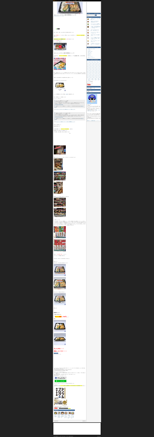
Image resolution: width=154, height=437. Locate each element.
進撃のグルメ (55, 0)
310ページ (94, 66)
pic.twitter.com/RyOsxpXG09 (59, 104)
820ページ (99, 75)
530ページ (93, 70)
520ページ (90, 70)
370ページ (99, 67)
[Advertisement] (70, 22)
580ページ (94, 71)
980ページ (93, 78)
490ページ (94, 69)
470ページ (88, 69)
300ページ (91, 66)
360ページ (96, 67)
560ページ (88, 71)
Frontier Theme (99, 436)
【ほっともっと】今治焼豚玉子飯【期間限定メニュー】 (62, 416)
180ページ (96, 64)
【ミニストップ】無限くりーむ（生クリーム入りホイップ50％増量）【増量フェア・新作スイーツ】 (95, 38)
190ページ (99, 64)
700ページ (90, 73)
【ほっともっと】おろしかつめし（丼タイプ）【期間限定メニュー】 (72, 417)
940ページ (94, 77)
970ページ (90, 78)
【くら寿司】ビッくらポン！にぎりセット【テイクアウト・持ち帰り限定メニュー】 (95, 44)
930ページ (91, 77)
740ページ (88, 74)
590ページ (97, 71)
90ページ (96, 62)
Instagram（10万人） (90, 51)
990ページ (96, 78)
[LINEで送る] (56, 28)
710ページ (93, 73)
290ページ (88, 66)
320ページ (97, 66)
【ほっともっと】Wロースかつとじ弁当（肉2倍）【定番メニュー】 (65, 416)
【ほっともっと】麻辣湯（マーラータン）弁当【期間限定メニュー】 (69, 417)
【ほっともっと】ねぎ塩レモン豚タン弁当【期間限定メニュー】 (59, 416)
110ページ (88, 63)
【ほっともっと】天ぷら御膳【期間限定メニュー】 (65, 15)
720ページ (96, 73)
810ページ (96, 75)
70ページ (90, 62)
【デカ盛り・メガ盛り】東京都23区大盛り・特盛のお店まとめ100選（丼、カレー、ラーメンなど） (95, 27)
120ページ (91, 63)
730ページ (99, 73)
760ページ (94, 74)
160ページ (90, 64)
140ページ (97, 63)
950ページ (97, 77)
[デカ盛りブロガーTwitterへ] (92, 103)
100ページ (98, 62)
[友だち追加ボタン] (60, 382)
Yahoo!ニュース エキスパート (91, 57)
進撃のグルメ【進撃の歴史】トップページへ (93, 120)
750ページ (91, 74)
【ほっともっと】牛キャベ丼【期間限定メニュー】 (55, 416)
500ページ (97, 69)
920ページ (88, 77)
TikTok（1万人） (90, 52)
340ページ (90, 67)
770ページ (97, 74)
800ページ (93, 75)
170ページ (93, 64)
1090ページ (89, 80)
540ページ (96, 70)
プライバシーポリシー (90, 56)
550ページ (99, 70)
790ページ (90, 75)
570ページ (91, 71)
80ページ (93, 62)
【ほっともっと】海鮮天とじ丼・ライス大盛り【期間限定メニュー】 (65, 121)
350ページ (93, 67)
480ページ (91, 69)
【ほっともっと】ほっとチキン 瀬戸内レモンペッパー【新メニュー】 (65, 109)
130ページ (94, 63)
